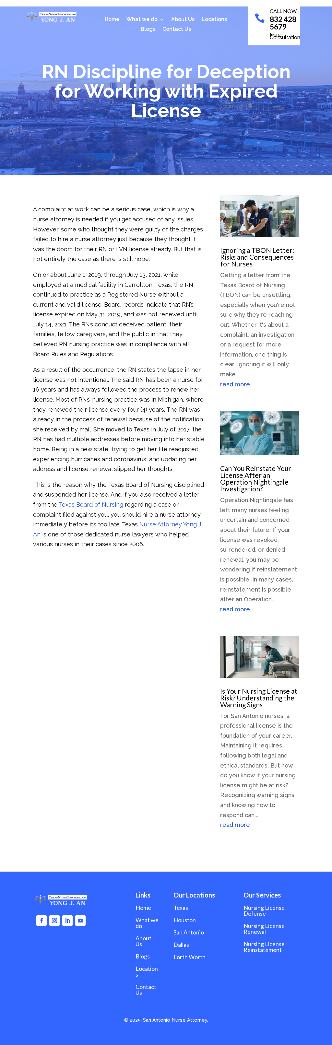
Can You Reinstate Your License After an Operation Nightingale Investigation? (255, 478)
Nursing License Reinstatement (264, 946)
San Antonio (188, 932)
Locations (214, 19)
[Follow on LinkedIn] (67, 920)
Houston (184, 919)
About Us (183, 19)
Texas (180, 907)
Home (112, 19)
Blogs (148, 29)
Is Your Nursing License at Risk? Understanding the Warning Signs (258, 698)
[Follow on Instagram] (54, 920)
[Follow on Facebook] (41, 920)
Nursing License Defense (264, 910)
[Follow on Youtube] (80, 920)
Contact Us (176, 29)
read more (235, 384)
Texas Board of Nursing (90, 504)
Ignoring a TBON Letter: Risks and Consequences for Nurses (257, 257)
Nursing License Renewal (264, 928)
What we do (142, 19)
